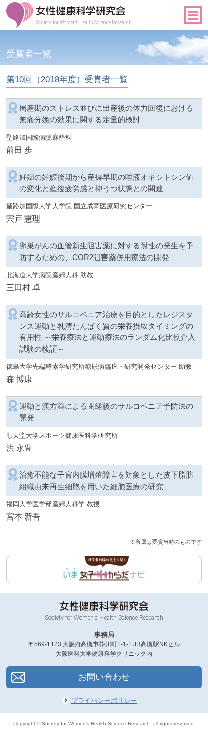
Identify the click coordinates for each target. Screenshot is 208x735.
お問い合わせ (104, 677)
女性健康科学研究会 (81, 10)
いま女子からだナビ (103, 569)
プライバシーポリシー (104, 700)
